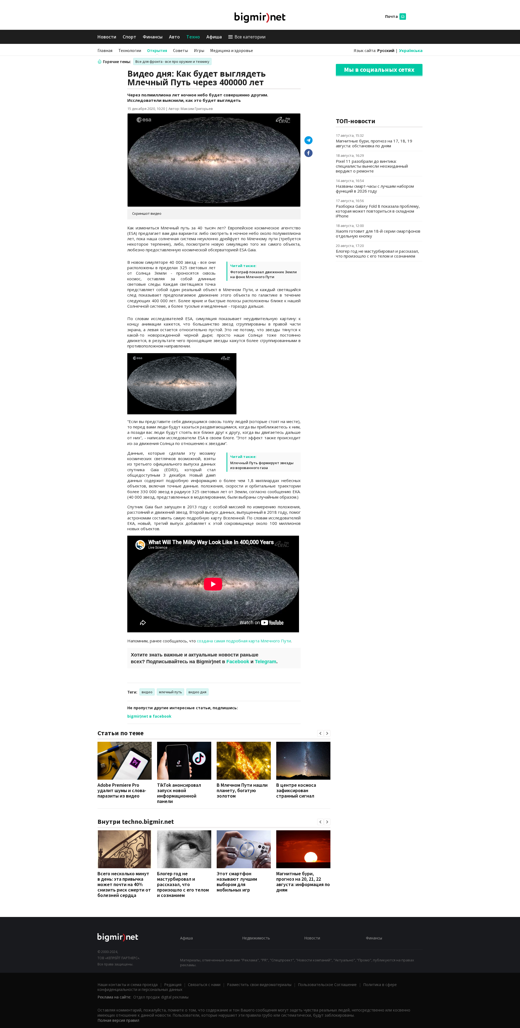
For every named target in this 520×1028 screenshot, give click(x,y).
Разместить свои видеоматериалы (259, 984)
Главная (105, 50)
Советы (180, 50)
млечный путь (170, 691)
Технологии (129, 50)
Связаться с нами (204, 984)
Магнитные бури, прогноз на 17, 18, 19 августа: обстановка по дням (374, 143)
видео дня (197, 691)
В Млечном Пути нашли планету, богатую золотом (242, 790)
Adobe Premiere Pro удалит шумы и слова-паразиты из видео (122, 790)
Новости (107, 37)
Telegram (265, 661)
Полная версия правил (118, 1020)
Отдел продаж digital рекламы (160, 997)
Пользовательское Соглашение (327, 984)
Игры (199, 50)
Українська (410, 50)
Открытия (157, 50)
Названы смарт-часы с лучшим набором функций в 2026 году (375, 188)
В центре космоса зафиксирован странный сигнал (296, 790)
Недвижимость (256, 938)
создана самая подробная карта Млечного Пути (244, 640)
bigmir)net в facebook (149, 716)
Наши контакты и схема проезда (128, 984)
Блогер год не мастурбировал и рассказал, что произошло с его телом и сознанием (183, 884)
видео (147, 691)
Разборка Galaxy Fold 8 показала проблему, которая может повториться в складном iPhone (378, 211)
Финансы (152, 37)
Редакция (172, 984)
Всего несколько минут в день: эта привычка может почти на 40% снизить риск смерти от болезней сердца (124, 884)
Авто (174, 37)
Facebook (237, 661)
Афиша (214, 37)
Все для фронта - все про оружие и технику (172, 61)
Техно (193, 37)
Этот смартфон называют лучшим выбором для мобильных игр (237, 881)
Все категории (250, 37)
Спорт (129, 37)
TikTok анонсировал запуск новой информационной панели (179, 793)
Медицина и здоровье (231, 50)
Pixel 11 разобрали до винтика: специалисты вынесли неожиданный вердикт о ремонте (372, 166)
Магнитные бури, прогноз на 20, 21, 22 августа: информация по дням (303, 881)
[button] (320, 733)
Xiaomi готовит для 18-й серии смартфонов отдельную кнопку (378, 233)
